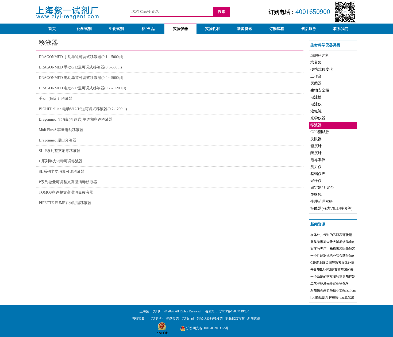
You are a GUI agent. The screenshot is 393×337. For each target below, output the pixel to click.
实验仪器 (180, 29)
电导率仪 (317, 160)
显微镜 (316, 195)
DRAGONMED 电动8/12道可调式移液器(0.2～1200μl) (82, 88)
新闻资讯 (244, 29)
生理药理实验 (321, 202)
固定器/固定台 (322, 188)
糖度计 (316, 146)
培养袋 (316, 62)
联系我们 (340, 29)
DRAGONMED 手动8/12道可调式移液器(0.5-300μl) (80, 67)
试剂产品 (188, 318)
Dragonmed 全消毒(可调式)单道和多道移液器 (76, 119)
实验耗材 (212, 29)
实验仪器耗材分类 (210, 318)
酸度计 (316, 153)
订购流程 (276, 29)
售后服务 (308, 29)
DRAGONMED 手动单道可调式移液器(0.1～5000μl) (81, 57)
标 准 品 (148, 29)
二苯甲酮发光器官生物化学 (329, 283)
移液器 (316, 125)
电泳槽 (316, 97)
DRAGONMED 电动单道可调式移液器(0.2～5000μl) (81, 78)
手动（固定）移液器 (55, 99)
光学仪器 (317, 118)
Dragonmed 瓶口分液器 (57, 140)
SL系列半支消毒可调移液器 (61, 172)
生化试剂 (116, 29)
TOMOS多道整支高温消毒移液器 (66, 192)
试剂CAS (157, 318)
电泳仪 (316, 104)
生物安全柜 (319, 90)
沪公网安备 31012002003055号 (207, 328)
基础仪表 (317, 174)
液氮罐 (316, 111)
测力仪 (316, 167)
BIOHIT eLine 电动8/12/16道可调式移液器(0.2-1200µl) (83, 109)
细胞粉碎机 (319, 55)
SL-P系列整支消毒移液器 (59, 151)
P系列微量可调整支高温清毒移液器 (68, 182)
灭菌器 (316, 83)
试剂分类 (172, 318)
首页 (52, 29)
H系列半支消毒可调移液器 (61, 161)
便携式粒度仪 (321, 69)
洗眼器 (316, 139)
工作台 (316, 76)
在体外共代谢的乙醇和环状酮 (331, 235)
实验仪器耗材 (235, 318)
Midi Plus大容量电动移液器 (61, 130)
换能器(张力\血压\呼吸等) (331, 208)
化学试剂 (84, 29)
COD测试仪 (319, 132)
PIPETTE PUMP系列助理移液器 (65, 203)
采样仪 (316, 181)
